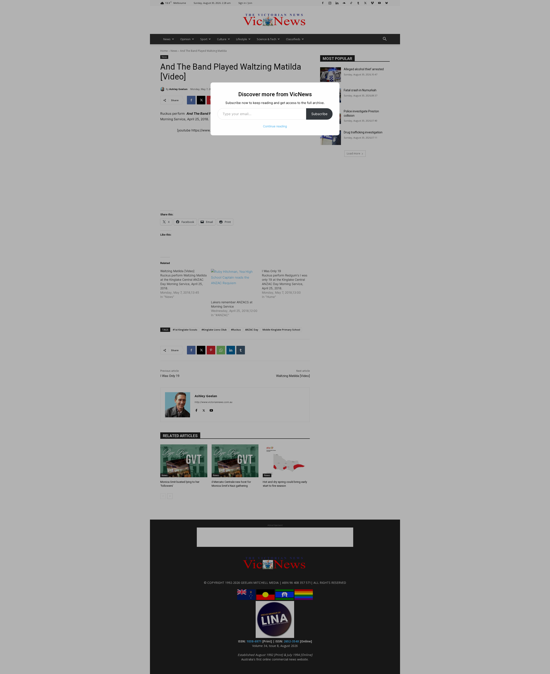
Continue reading (275, 126)
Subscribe (319, 114)
